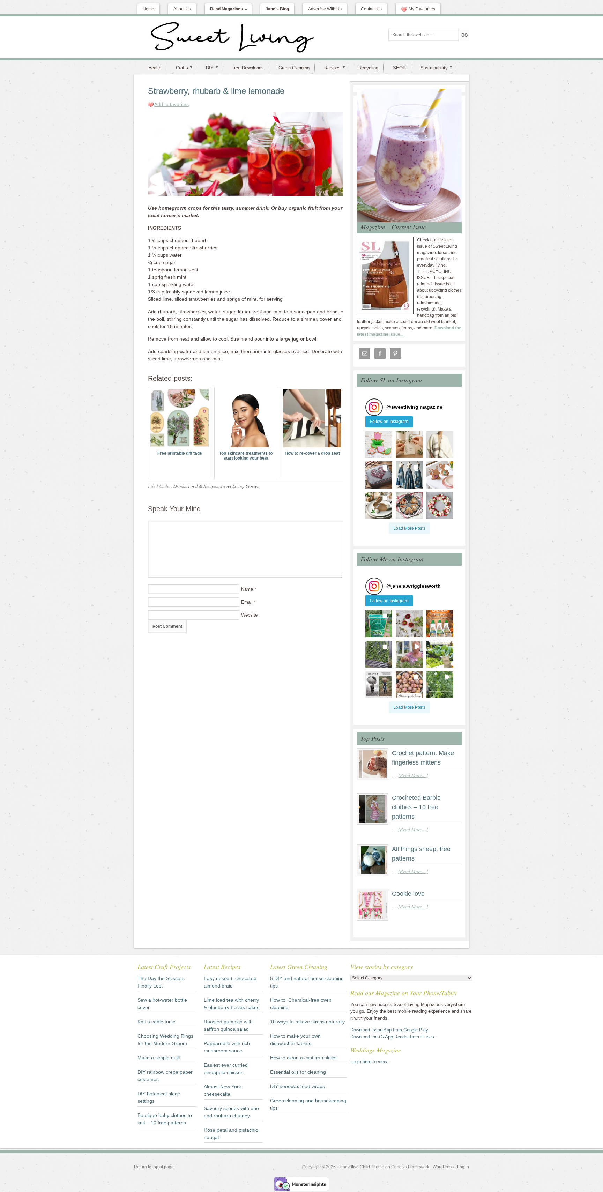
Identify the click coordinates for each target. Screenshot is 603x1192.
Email (247, 602)
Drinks (179, 486)
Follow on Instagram (389, 421)
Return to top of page (154, 1166)
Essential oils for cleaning (298, 1072)
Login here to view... (370, 1061)
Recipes (330, 67)
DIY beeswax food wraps (297, 1086)
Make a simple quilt (158, 1057)
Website (249, 615)
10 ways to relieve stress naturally (307, 1022)
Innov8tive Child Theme (361, 1166)
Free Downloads (247, 67)
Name (247, 589)
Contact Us (371, 9)
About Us (182, 9)
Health (154, 67)
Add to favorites (171, 104)
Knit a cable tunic (156, 1022)
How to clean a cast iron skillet (303, 1057)
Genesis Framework (410, 1166)
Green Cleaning (294, 67)
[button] (378, 444)
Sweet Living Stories (239, 486)
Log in (463, 1166)
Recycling (368, 67)
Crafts (179, 67)
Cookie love (408, 893)
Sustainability (431, 67)
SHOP (399, 67)
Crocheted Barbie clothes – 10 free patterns (416, 807)
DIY (207, 67)
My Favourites (422, 9)
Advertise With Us (325, 9)
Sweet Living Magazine (195, 37)
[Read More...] (413, 775)
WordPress (443, 1166)
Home (148, 9)
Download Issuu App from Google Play (389, 1030)
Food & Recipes (203, 486)
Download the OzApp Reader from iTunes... (394, 1037)
